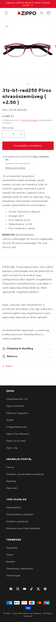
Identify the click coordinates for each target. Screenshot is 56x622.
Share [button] (9, 366)
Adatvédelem (13, 508)
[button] (6, 13)
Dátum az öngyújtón (17, 413)
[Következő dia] (34, 84)
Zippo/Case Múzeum (17, 434)
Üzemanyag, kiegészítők (19, 569)
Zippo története (15, 406)
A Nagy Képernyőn (16, 427)
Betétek (10, 562)
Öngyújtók (12, 548)
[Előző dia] (21, 84)
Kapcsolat (11, 488)
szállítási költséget (29, 120)
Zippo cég (11, 448)
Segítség (11, 481)
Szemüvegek (13, 576)
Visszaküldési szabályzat (19, 514)
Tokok (9, 555)
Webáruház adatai (15, 168)
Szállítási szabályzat (17, 522)
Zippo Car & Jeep (16, 441)
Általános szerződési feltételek (23, 528)
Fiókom (10, 467)
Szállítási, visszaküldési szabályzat (25, 474)
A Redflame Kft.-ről (17, 399)
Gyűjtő (10, 420)
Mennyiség (8, 128)
